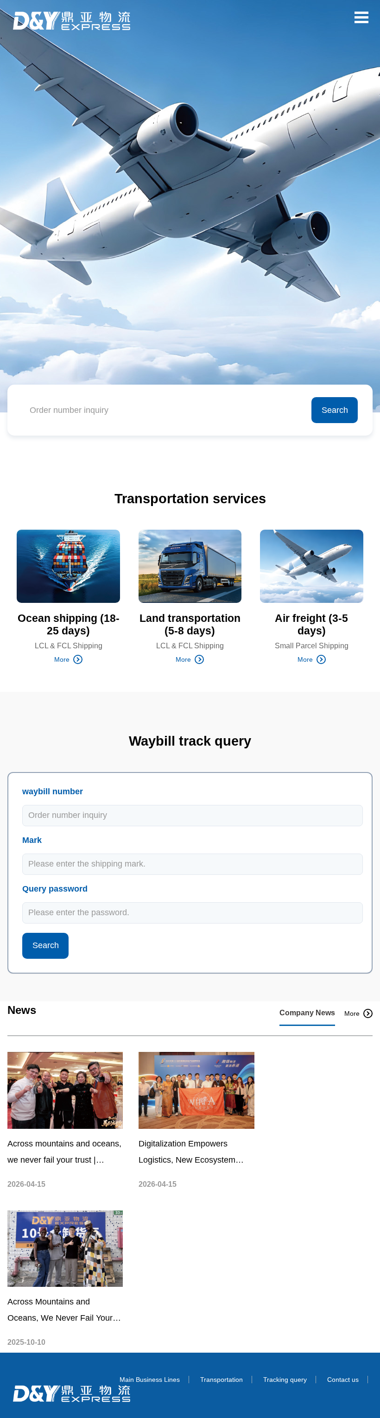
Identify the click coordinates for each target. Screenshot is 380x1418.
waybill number (52, 791)
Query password (55, 888)
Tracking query (285, 1379)
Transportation (221, 1379)
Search (335, 410)
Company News (307, 1013)
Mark (32, 840)
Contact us (343, 1379)
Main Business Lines (150, 1379)
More (62, 659)
